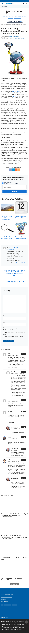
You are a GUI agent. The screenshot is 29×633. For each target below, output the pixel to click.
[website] (7, 263)
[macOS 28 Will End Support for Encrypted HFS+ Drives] (14, 548)
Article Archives (17, 18)
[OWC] (14, 12)
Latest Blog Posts (7, 182)
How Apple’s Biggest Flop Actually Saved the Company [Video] (13, 579)
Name (4, 315)
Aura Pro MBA (15, 96)
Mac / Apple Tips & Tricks (8, 16)
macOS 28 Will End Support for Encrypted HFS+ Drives (14, 558)
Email (4, 322)
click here (16, 626)
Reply (23, 353)
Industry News (20, 38)
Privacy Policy (13, 629)
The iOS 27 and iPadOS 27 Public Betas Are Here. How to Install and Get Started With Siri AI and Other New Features (14, 537)
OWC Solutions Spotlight (20, 16)
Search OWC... (5, 6)
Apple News (14, 38)
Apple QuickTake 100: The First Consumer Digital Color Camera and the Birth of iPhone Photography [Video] (14, 515)
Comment (5, 294)
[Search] (26, 7)
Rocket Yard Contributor (14, 36)
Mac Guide (10, 18)
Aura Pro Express (16, 91)
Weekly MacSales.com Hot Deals (11, 183)
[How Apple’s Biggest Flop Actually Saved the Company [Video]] (14, 569)
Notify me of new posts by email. (14, 336)
